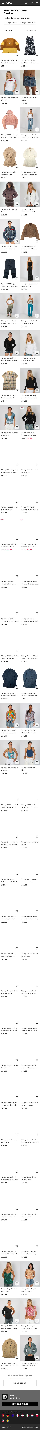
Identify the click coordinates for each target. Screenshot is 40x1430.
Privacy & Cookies (27, 1427)
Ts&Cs (36, 1427)
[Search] (26, 3)
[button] (3, 1415)
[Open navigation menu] (3, 3)
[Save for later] (16, 55)
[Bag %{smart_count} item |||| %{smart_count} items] (37, 3)
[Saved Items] (31, 3)
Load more (20, 1383)
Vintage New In (11, 22)
